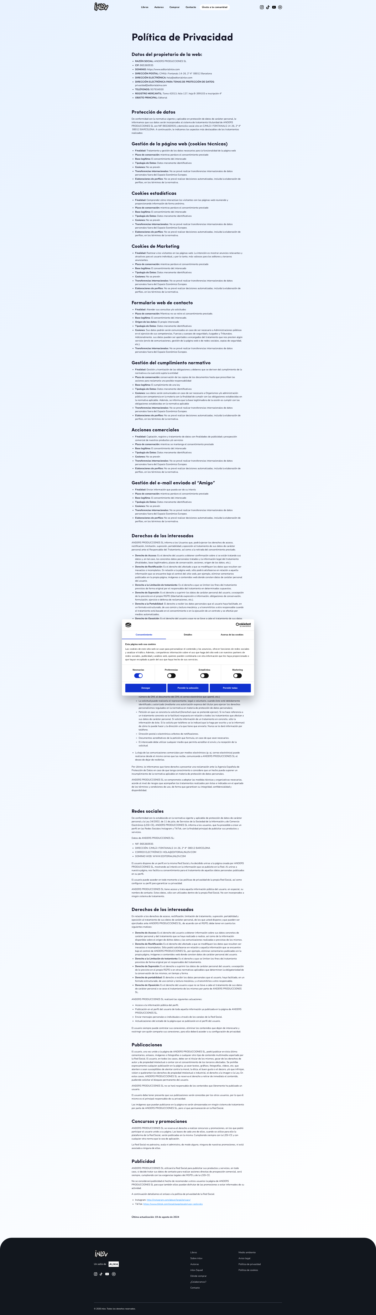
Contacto (191, 7)
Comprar (174, 7)
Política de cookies (248, 1270)
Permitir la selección (188, 688)
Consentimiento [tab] (144, 634)
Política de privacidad (250, 1264)
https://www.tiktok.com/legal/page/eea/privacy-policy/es (173, 1204)
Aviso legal (244, 1258)
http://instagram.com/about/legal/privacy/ (168, 1200)
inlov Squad (196, 1270)
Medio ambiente (247, 1252)
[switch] (171, 675)
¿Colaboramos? (198, 1282)
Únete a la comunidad (215, 7)
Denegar (145, 688)
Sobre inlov (196, 1258)
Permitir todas (230, 688)
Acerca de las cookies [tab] (232, 634)
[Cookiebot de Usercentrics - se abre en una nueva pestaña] (238, 625)
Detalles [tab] (188, 634)
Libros (144, 7)
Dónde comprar (198, 1276)
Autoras (159, 7)
